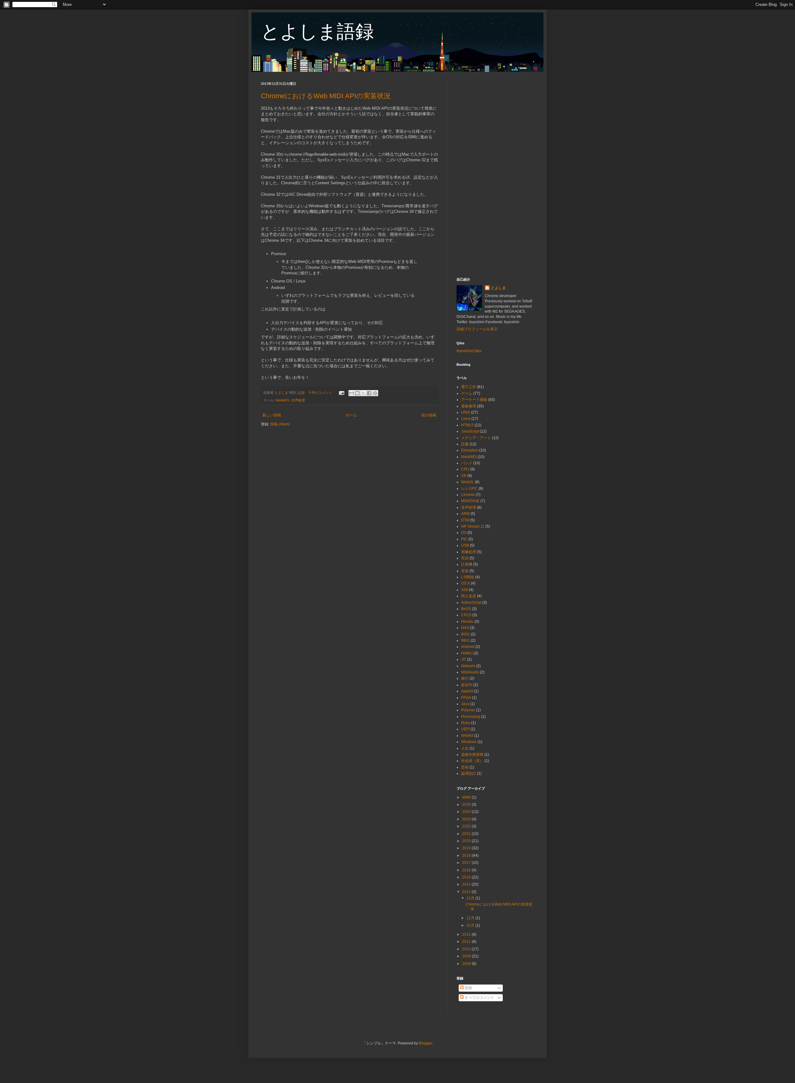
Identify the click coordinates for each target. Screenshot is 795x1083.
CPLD (466, 615)
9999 (467, 797)
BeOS (466, 609)
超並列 (466, 685)
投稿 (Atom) (280, 424)
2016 (467, 870)
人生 (465, 748)
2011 (467, 941)
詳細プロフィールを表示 (477, 329)
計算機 (466, 564)
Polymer (468, 710)
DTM (465, 520)
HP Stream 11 (472, 526)
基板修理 (468, 406)
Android (468, 647)
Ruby (465, 723)
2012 (467, 934)
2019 (467, 848)
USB (465, 545)
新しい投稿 (271, 415)
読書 (465, 444)
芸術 (465, 767)
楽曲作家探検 (472, 754)
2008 (467, 963)
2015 (467, 877)
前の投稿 (428, 415)
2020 (467, 841)
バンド (466, 463)
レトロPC (469, 488)
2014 (467, 884)
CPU (465, 469)
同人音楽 (468, 596)
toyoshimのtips (469, 351)
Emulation (469, 450)
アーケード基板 (474, 399)
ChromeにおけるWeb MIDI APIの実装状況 (326, 96)
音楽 (465, 571)
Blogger (425, 1043)
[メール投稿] (341, 392)
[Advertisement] (495, 174)
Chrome (468, 495)
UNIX (465, 412)
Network (468, 666)
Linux (465, 418)
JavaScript (470, 431)
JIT (463, 659)
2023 (467, 819)
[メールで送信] (351, 393)
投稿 (468, 988)
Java (465, 704)
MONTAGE (470, 501)
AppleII (467, 691)
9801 (465, 640)
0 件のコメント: (321, 392)
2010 (467, 949)
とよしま (498, 288)
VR (463, 476)
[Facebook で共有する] (369, 393)
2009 (467, 956)
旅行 (465, 678)
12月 (470, 898)
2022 (467, 826)
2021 (467, 834)
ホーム (351, 415)
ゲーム (466, 393)
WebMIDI (282, 400)
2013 (467, 892)
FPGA (466, 697)
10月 (470, 925)
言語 (465, 558)
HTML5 (467, 425)
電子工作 (468, 387)
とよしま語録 (317, 31)
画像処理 (468, 552)
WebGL (467, 482)
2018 (467, 855)
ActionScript (471, 602)
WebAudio (470, 672)
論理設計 (468, 773)
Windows (469, 742)
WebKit (467, 735)
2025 (467, 804)
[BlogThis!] (357, 393)
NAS (465, 628)
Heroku (467, 621)
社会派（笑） (472, 761)
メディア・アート (476, 438)
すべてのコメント (479, 997)
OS (463, 532)
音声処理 (298, 400)
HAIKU (467, 653)
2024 (467, 812)
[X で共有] (363, 393)
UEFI (465, 729)
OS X (465, 583)
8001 (465, 634)
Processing (470, 716)
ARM (465, 514)
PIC (464, 539)
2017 (467, 862)
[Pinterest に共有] (375, 393)
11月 (470, 918)
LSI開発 (467, 577)
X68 (464, 590)
